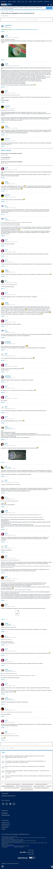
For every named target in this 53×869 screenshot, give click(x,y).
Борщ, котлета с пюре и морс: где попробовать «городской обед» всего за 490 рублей (25, 766)
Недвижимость (4, 1)
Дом (23, 1)
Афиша (34, 1)
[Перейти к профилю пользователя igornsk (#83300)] (2, 444)
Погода (18, 1)
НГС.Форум (3, 11)
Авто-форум (11, 11)
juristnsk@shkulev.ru (33, 845)
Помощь (3, 829)
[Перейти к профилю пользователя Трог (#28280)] (2, 281)
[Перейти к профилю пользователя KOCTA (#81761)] (2, 92)
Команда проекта (6, 824)
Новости (14, 1)
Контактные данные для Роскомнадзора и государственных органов (15, 834)
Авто (7, 11)
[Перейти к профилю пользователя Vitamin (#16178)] (2, 427)
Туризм (30, 1)
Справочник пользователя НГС (9, 795)
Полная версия (5, 793)
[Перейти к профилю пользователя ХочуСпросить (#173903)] (2, 342)
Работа (9, 1)
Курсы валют (40, 1)
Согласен (49, 8)
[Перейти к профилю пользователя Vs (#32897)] (2, 497)
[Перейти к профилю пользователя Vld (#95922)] (2, 206)
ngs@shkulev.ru (17, 844)
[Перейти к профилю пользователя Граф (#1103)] (2, 467)
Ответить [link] (3, 31)
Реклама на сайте (6, 822)
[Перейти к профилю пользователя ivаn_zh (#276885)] (2, 168)
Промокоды (46, 1)
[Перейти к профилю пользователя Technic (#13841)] (2, 36)
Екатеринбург (5, 813)
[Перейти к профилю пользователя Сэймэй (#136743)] (2, 624)
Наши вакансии (5, 827)
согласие (2, 8)
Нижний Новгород (6, 815)
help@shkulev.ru (11, 846)
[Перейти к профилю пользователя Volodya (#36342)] (2, 127)
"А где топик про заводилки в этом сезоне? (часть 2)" (25, 29)
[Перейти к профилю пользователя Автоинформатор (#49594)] (2, 26)
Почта (26, 1)
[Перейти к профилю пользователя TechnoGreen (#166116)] (2, 107)
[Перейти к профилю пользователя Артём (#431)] (2, 732)
